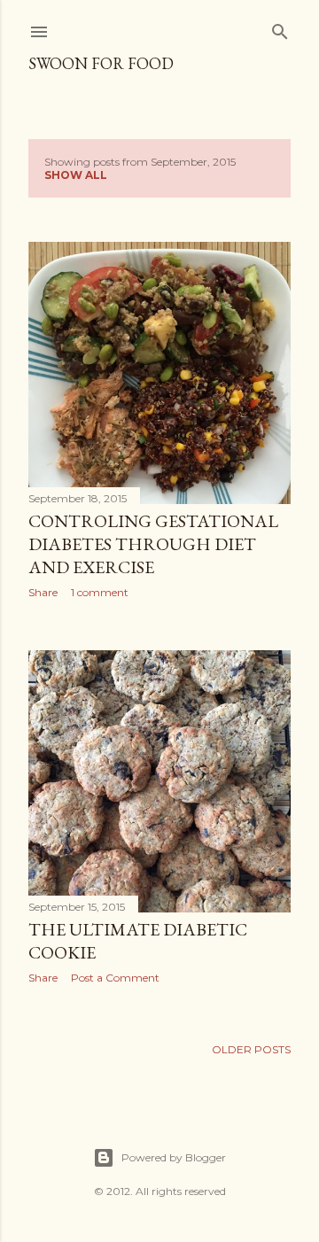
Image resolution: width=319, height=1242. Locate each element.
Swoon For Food (101, 63)
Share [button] (43, 592)
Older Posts (251, 1049)
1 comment (99, 592)
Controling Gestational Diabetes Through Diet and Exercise (153, 543)
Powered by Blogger (173, 1157)
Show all (75, 175)
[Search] (280, 28)
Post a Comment (115, 977)
